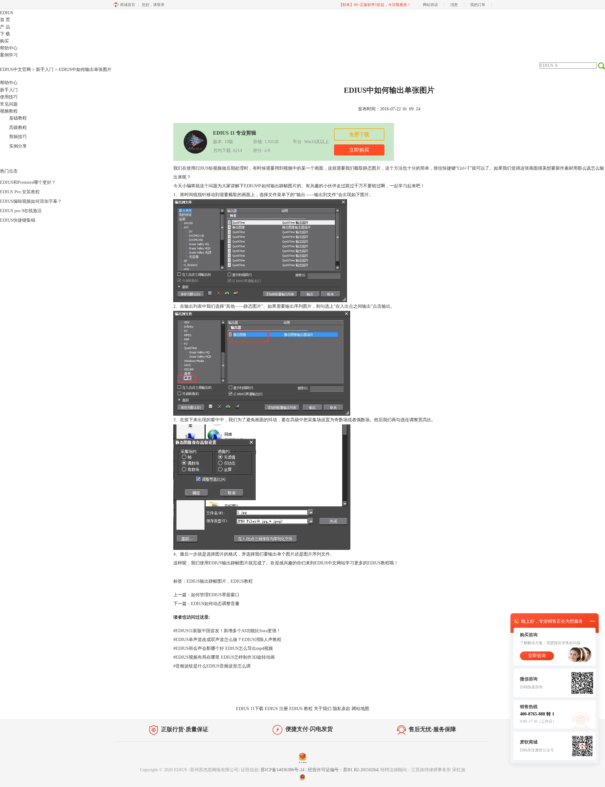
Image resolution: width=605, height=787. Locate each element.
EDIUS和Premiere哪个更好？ (28, 182)
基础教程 (18, 118)
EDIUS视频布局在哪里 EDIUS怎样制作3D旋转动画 (224, 657)
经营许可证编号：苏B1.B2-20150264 (343, 769)
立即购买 (359, 150)
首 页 (5, 19)
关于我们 (322, 708)
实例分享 (18, 146)
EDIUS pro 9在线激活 (21, 210)
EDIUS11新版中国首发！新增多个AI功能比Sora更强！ (227, 630)
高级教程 (18, 127)
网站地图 (360, 708)
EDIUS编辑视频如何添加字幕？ (31, 201)
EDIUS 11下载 (249, 708)
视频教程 (9, 111)
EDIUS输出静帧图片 (206, 581)
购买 (4, 41)
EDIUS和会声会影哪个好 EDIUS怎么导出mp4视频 (223, 648)
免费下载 (359, 134)
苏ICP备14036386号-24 (283, 769)
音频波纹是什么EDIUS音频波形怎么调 (212, 666)
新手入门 (45, 69)
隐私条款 (341, 708)
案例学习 (9, 55)
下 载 (5, 34)
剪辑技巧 (18, 136)
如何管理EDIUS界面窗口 (215, 594)
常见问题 (9, 104)
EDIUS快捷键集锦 (17, 220)
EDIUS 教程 (301, 708)
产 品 (5, 27)
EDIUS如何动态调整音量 (215, 603)
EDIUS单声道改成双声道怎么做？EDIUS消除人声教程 (227, 639)
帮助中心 (9, 48)
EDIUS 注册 (276, 708)
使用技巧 (9, 97)
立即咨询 (537, 655)
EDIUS (6, 12)
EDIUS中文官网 (15, 69)
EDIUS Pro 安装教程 (20, 191)
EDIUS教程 (378, 563)
